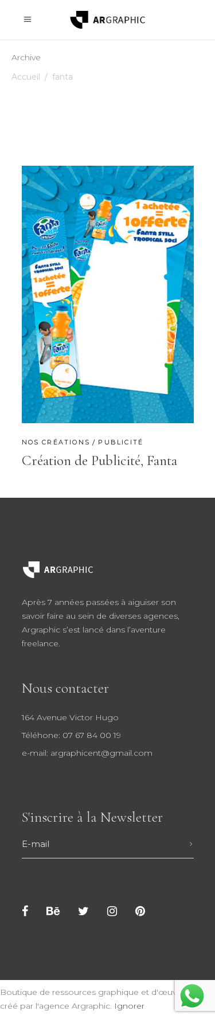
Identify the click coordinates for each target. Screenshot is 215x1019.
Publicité (120, 442)
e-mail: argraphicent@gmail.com (87, 753)
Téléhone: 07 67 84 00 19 (71, 735)
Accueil (25, 77)
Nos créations (56, 442)
